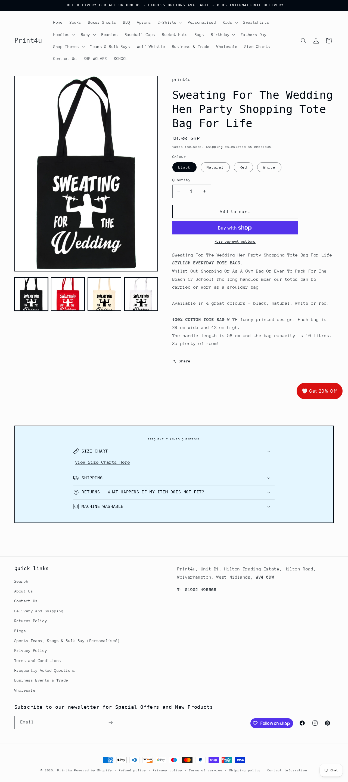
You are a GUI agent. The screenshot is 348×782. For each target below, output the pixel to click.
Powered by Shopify (93, 770)
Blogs (20, 630)
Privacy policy (167, 770)
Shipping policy (245, 770)
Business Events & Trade (41, 680)
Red (243, 167)
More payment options (235, 241)
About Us (23, 591)
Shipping (214, 147)
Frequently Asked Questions (44, 670)
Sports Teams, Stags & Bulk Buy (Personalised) (67, 640)
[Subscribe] (110, 722)
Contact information (287, 770)
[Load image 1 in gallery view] (31, 294)
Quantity (181, 180)
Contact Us (26, 601)
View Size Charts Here (102, 462)
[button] (169, 23)
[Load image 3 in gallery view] (104, 294)
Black (184, 167)
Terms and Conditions (37, 660)
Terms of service (206, 770)
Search (21, 581)
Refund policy (132, 770)
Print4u (64, 770)
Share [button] (185, 361)
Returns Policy (30, 621)
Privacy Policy (30, 650)
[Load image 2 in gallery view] (68, 294)
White (269, 167)
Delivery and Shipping (39, 611)
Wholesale (25, 690)
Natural (215, 167)
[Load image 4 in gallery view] (141, 294)
